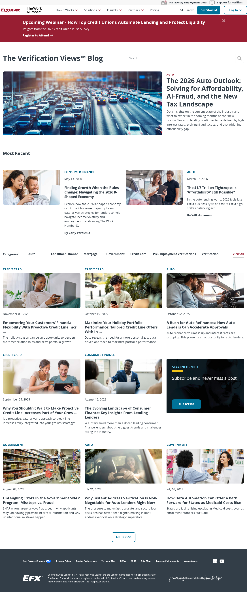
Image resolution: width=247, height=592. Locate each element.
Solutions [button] (90, 10)
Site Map (146, 561)
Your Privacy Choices (34, 561)
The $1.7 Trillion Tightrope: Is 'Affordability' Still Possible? (212, 190)
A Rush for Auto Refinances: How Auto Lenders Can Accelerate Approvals (201, 325)
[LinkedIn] (215, 561)
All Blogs (123, 537)
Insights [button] (112, 10)
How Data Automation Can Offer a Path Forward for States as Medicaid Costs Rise (204, 500)
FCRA (123, 561)
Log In (233, 10)
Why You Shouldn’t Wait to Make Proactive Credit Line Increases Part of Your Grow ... (41, 410)
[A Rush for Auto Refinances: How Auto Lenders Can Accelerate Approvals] (205, 290)
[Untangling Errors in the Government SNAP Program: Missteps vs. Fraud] (41, 466)
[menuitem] (66, 10)
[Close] (224, 21)
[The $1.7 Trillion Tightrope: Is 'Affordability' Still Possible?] (154, 187)
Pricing (154, 10)
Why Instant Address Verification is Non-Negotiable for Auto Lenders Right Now (121, 500)
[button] (188, 10)
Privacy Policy (63, 561)
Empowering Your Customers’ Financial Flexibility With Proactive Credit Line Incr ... (39, 327)
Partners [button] (134, 10)
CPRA (133, 561)
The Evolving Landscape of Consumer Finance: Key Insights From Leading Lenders (118, 413)
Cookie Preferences (86, 561)
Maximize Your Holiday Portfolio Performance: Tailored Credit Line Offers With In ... (121, 327)
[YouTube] (222, 561)
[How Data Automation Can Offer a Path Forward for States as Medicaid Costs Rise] (205, 466)
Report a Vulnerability (167, 561)
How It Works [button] (65, 10)
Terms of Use (108, 561)
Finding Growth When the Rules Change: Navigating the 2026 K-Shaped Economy (91, 192)
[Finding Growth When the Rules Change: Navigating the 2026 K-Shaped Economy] (31, 187)
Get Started (209, 10)
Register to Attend (36, 35)
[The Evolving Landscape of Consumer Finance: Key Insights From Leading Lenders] (123, 376)
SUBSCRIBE (186, 404)
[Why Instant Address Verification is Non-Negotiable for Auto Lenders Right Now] (123, 466)
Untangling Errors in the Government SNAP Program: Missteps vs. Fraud (41, 500)
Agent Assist (190, 561)
